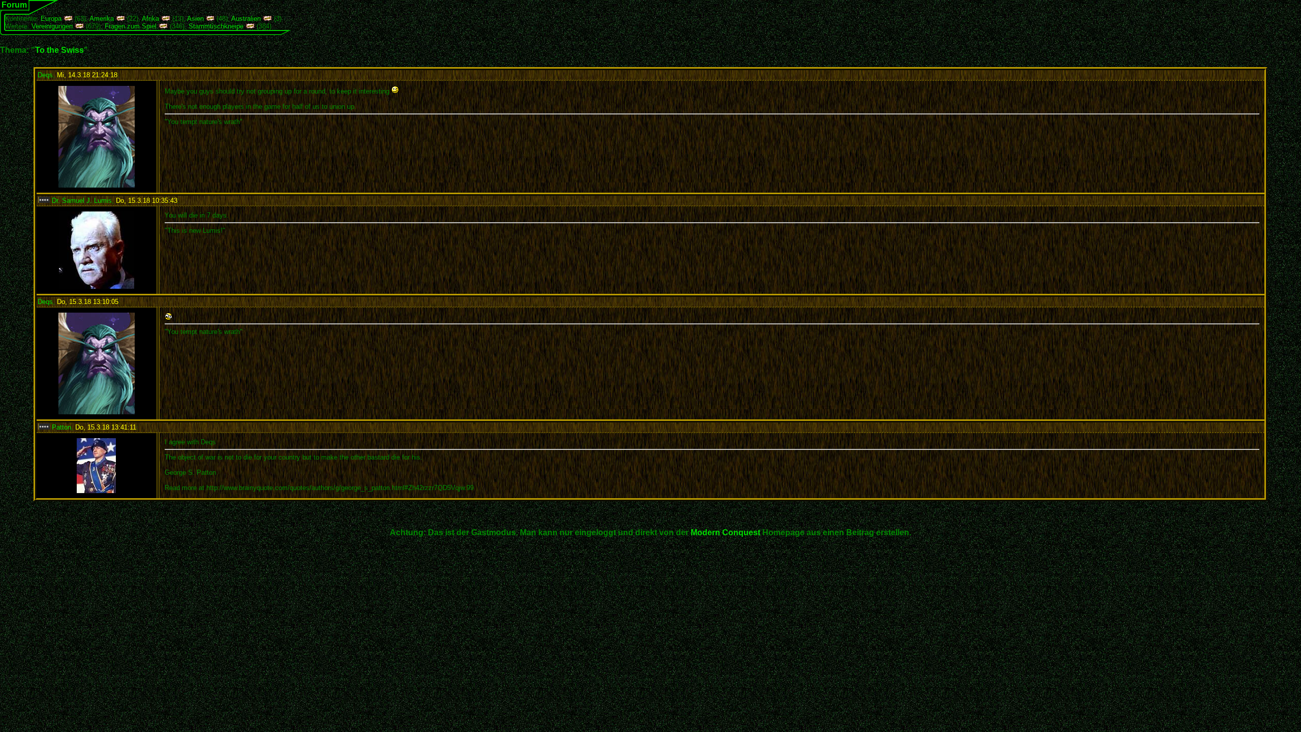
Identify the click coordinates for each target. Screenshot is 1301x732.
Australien (246, 18)
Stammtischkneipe (216, 26)
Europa (51, 18)
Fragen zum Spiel (131, 26)
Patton (60, 427)
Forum (14, 5)
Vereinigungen (52, 26)
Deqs (45, 75)
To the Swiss (59, 50)
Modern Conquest (725, 532)
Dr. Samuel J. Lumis (81, 200)
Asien (195, 18)
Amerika (101, 18)
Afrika (150, 18)
